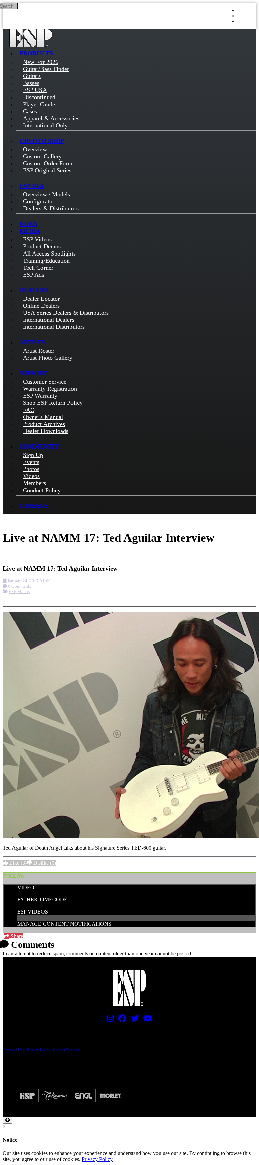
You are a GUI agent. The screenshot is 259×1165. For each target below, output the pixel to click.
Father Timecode (42, 899)
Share (16, 936)
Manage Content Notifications (64, 924)
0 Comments (19, 586)
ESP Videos (19, 591)
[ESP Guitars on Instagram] (109, 1020)
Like (17, 863)
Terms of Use (13, 1050)
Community (40, 446)
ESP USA (32, 186)
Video (25, 887)
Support (34, 373)
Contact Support (66, 1050)
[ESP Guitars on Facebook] (120, 1020)
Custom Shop (42, 141)
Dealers (34, 290)
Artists (32, 342)
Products (36, 53)
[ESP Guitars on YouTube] (146, 1020)
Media (30, 231)
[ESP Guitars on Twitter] (133, 1020)
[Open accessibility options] (7, 1120)
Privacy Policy (38, 1050)
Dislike (44, 863)
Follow (14, 876)
